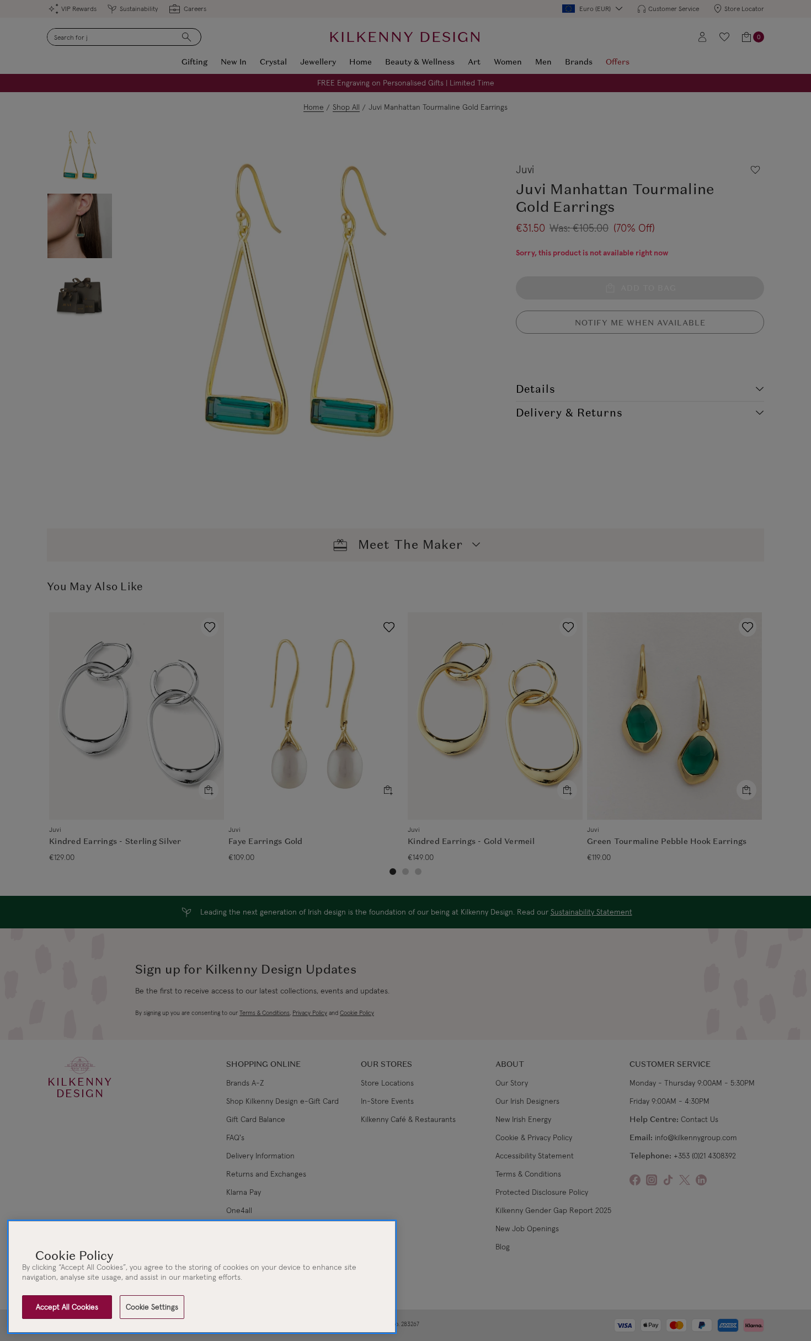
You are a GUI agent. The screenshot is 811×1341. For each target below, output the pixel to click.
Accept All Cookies (67, 1307)
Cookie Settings (152, 1307)
